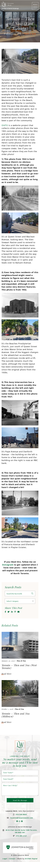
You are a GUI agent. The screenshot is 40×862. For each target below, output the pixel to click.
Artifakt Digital (31, 859)
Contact (12, 859)
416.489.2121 (21, 836)
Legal (4, 859)
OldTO (5, 125)
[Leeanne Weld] (8, 4)
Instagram (7, 564)
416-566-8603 (21, 814)
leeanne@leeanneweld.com (21, 818)
